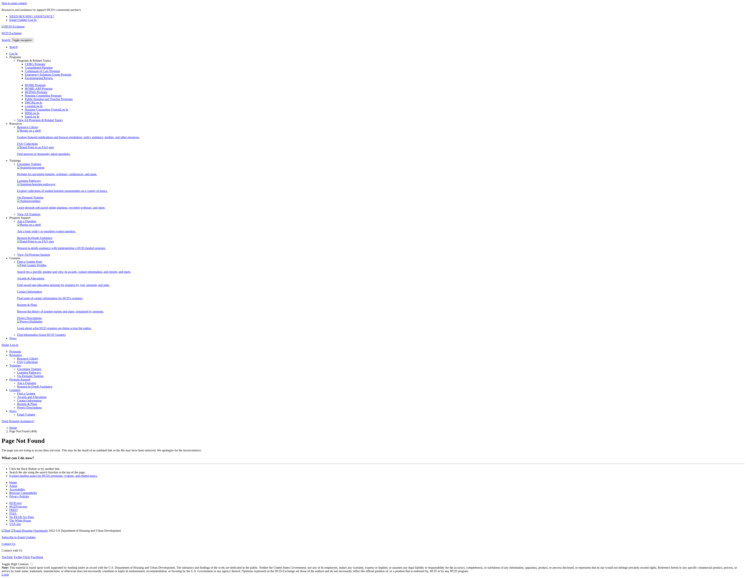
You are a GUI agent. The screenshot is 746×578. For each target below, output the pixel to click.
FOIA (13, 513)
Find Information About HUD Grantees (41, 334)
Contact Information (29, 291)
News (13, 338)
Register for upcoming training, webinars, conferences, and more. (57, 174)
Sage (28, 116)
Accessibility (17, 489)
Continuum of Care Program (42, 71)
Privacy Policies (19, 496)
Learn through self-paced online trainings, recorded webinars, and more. (61, 207)
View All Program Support (33, 254)
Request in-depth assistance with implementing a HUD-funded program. (61, 248)
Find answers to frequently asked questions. (44, 154)
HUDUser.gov (18, 506)
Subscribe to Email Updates (19, 537)
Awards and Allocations (31, 397)
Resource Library (27, 127)
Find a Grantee (26, 393)
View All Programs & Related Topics (40, 120)
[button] (6, 40)
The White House (20, 520)
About (13, 486)
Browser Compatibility (23, 493)
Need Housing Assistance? (18, 421)
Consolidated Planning (39, 67)
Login (5, 574)
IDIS (28, 113)
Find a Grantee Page (29, 261)
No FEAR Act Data (21, 517)
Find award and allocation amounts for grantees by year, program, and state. (63, 285)
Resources (15, 355)
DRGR (29, 102)
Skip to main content (14, 3)
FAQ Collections (27, 143)
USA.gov (15, 524)
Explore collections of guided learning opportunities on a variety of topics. (62, 191)
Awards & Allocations (30, 278)
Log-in (14, 345)
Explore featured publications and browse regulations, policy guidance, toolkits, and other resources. (78, 137)
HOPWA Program (36, 92)
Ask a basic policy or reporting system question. (46, 231)
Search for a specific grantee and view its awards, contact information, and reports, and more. (74, 271)
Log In (32, 20)
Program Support (19, 379)
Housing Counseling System (42, 109)
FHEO (13, 510)
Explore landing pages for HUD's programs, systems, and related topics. (53, 475)
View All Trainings (28, 214)
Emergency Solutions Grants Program (48, 74)
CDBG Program (35, 64)
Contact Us (8, 544)
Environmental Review (39, 78)
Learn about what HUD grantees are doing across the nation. (54, 328)
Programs (15, 351)
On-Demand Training (30, 197)
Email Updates (18, 20)
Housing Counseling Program (43, 95)
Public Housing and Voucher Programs (49, 99)
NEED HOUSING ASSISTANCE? (31, 16)
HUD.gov (15, 503)
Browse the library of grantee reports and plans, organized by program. (60, 311)
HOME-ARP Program (38, 88)
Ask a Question (26, 221)
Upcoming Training (29, 164)
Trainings (15, 365)
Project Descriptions (29, 318)
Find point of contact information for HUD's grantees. (50, 298)
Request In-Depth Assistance (34, 238)
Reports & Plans (27, 305)
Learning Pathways (29, 180)
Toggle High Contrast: (16, 564)
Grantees (14, 390)
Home (5, 345)
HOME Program (35, 85)
